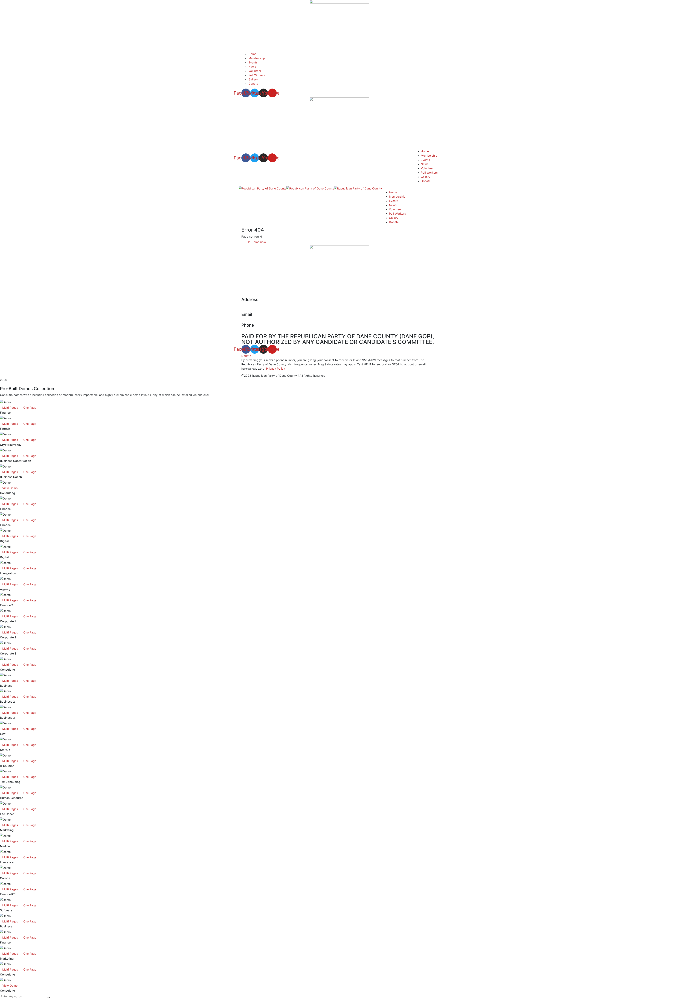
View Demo (10, 488)
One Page (29, 407)
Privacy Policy (275, 368)
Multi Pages (10, 407)
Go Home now (256, 242)
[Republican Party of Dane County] (262, 188)
